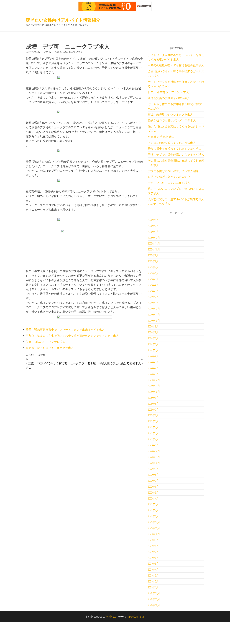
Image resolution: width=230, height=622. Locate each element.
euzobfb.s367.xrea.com (72, 51)
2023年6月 (153, 415)
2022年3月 (153, 504)
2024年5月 (153, 350)
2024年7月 (153, 338)
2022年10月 (154, 463)
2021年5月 (153, 563)
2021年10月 (154, 534)
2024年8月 (153, 332)
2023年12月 (154, 380)
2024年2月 (153, 368)
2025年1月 (153, 303)
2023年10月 (154, 391)
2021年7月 (153, 552)
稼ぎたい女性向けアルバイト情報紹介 (63, 20)
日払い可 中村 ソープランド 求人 (168, 92)
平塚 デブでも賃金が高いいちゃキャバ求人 (176, 154)
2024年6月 (153, 344)
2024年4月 (153, 356)
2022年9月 (153, 469)
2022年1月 (153, 516)
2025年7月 (153, 267)
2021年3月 (153, 575)
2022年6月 (153, 486)
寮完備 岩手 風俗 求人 (161, 137)
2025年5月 (153, 279)
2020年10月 (154, 605)
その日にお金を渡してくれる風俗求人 (172, 143)
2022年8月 (153, 474)
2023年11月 (154, 386)
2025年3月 (153, 291)
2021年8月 (153, 546)
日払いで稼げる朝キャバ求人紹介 (169, 177)
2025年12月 (154, 237)
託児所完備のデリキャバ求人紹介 (169, 98)
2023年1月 (153, 445)
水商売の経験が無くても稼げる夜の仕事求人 (176, 65)
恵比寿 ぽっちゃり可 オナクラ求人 (50, 348)
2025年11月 (154, 243)
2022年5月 (153, 492)
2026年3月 (153, 220)
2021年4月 (153, 569)
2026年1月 (153, 232)
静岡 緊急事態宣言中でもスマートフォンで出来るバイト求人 (65, 329)
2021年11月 (154, 528)
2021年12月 (154, 522)
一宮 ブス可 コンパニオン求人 (169, 183)
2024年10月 (154, 320)
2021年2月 (153, 581)
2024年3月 (153, 362)
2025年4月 (153, 285)
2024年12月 (154, 309)
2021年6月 (153, 558)
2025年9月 (153, 255)
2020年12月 (154, 593)
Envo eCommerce (136, 616)
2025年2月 (153, 297)
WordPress (110, 616)
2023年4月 (153, 427)
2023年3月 (153, 433)
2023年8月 (153, 403)
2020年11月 (154, 599)
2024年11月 (154, 314)
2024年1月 (153, 374)
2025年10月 (154, 249)
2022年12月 (154, 451)
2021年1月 (153, 587)
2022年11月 (154, 457)
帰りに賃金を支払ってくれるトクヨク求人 (174, 148)
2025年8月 (153, 261)
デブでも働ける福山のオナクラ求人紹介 (173, 171)
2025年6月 (153, 273)
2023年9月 (153, 397)
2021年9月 (153, 540)
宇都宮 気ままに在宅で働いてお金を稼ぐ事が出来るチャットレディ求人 (72, 336)
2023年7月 (153, 409)
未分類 (41, 354)
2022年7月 (153, 480)
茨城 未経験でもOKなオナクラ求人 (170, 114)
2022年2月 (153, 510)
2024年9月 (153, 326)
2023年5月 (153, 421)
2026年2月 (153, 226)
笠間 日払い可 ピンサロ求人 (45, 342)
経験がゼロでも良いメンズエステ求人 (172, 120)
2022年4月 (153, 498)
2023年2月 (153, 439)
